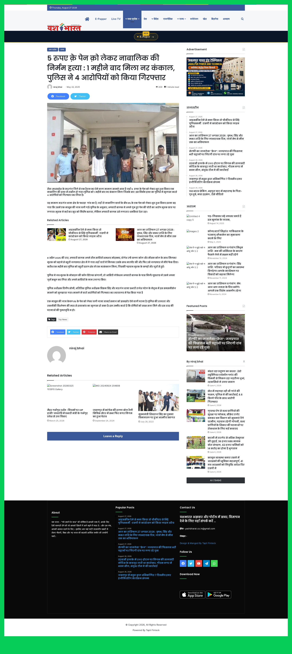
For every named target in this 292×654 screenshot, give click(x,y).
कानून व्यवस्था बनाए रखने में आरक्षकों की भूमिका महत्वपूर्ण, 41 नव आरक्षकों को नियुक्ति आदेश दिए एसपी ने (226, 463)
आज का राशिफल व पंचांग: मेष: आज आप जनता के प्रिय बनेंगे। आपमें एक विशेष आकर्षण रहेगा (224, 287)
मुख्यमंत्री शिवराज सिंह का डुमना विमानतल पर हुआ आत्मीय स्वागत (156, 416)
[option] (216, 332)
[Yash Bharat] (64, 27)
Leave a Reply (113, 436)
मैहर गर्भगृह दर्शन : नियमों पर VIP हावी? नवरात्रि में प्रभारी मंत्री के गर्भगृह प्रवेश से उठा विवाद (67, 413)
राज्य (181, 18)
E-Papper (101, 18)
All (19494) (215, 480)
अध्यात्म (226, 18)
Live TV (116, 18)
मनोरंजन (194, 18)
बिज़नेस (214, 18)
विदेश (156, 18)
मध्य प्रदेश (132, 18)
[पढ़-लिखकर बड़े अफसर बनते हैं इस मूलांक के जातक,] (196, 221)
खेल (205, 18)
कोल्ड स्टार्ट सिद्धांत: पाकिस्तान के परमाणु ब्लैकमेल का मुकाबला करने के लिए (226, 235)
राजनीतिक (168, 18)
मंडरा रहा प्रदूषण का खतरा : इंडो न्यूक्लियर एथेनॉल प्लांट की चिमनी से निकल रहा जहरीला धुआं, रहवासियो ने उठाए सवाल (226, 377)
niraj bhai (57, 87)
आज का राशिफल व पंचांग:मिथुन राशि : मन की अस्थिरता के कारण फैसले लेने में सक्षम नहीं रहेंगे (225, 251)
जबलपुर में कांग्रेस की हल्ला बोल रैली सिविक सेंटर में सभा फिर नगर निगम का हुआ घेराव (113, 413)
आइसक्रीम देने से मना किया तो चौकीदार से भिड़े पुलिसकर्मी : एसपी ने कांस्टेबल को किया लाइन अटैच (88, 233)
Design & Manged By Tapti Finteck (198, 543)
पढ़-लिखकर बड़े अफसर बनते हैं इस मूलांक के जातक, (224, 218)
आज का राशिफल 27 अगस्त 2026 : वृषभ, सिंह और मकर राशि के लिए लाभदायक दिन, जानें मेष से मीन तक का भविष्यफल (156, 234)
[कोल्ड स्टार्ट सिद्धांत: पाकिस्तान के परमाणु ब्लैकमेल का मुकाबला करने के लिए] (196, 236)
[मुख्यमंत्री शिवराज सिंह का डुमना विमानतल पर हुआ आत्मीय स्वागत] (158, 397)
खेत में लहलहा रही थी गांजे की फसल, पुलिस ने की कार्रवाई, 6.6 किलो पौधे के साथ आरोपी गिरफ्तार (225, 396)
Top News (62, 319)
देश (145, 18)
